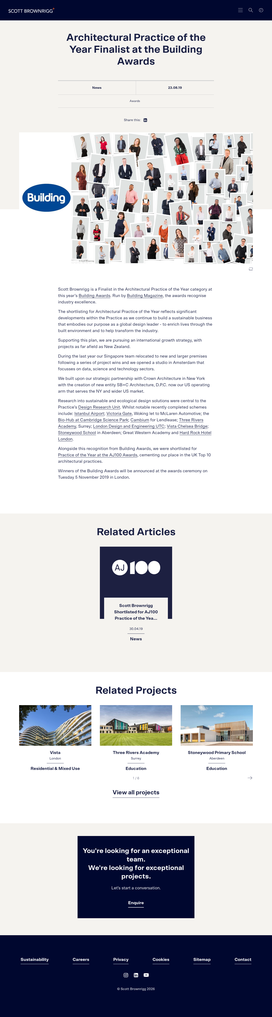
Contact (243, 960)
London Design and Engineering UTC (128, 426)
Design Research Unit (99, 407)
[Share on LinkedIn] (145, 120)
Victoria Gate (119, 414)
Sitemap (202, 960)
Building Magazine (145, 296)
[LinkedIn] (136, 976)
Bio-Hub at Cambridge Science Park (93, 420)
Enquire (136, 903)
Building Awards (94, 296)
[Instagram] (125, 976)
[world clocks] (261, 10)
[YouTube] (146, 976)
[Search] (250, 10)
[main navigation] (240, 10)
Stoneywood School (77, 433)
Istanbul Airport (89, 414)
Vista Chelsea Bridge (187, 426)
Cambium (139, 420)
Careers (81, 960)
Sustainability (35, 960)
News (97, 87)
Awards (135, 101)
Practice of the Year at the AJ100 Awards (97, 455)
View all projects (136, 793)
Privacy (121, 960)
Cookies (161, 960)
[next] (250, 778)
